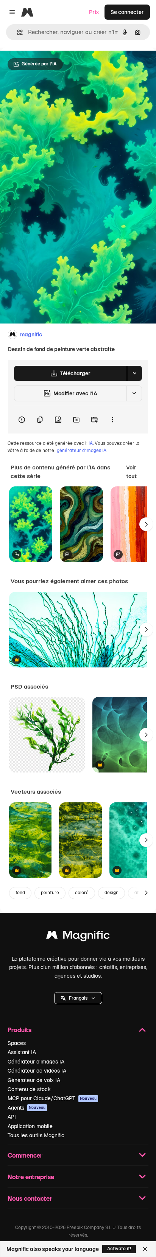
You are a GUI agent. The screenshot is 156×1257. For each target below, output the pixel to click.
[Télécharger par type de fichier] (134, 373)
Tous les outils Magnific (36, 1135)
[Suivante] (146, 524)
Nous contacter (30, 1198)
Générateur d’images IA (36, 1061)
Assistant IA (22, 1052)
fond (20, 893)
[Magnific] (78, 937)
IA (91, 443)
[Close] (145, 1249)
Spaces (17, 1043)
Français (78, 998)
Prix (94, 12)
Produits (19, 1030)
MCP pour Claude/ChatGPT (52, 1098)
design (112, 893)
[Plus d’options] (112, 419)
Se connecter (127, 12)
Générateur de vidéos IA (37, 1070)
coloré (82, 893)
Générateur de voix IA (34, 1080)
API (12, 1116)
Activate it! (119, 1249)
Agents (26, 1107)
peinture (50, 893)
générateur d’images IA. (82, 450)
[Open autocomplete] (16, 32)
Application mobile (30, 1126)
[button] (78, 998)
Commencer (25, 1155)
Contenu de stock (29, 1089)
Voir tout (131, 471)
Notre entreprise (31, 1177)
